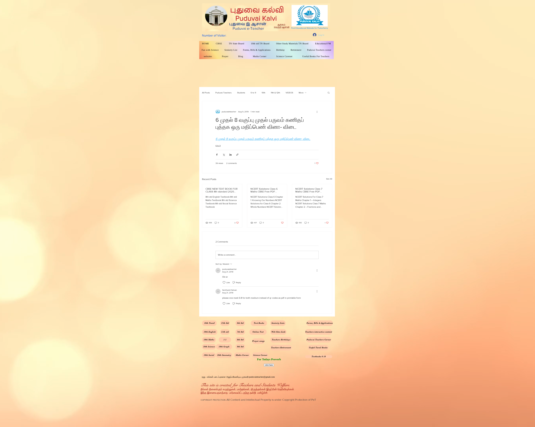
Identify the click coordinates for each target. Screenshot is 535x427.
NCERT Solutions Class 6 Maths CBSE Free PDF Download (264, 190)
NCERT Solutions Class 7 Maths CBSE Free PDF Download (308, 190)
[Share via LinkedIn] (230, 154)
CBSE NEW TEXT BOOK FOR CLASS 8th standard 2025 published (222, 190)
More (301, 92)
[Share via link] (237, 154)
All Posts (206, 92)
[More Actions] (317, 270)
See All (329, 179)
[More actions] (317, 111)
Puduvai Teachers (223, 92)
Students (241, 92)
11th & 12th (275, 92)
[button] (328, 92)
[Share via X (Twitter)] (223, 154)
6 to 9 (253, 92)
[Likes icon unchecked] (224, 282)
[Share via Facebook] (217, 154)
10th (263, 92)
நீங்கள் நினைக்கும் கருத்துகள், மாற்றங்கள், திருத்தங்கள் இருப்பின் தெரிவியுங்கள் (247, 389)
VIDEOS (289, 92)
